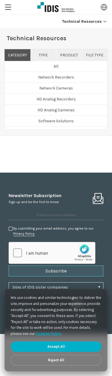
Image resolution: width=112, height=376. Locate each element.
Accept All (56, 346)
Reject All (56, 360)
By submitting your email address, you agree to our (53, 231)
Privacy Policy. (24, 234)
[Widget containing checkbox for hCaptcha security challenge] (52, 253)
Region (104, 7)
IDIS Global (56, 7)
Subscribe (56, 271)
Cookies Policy (48, 333)
